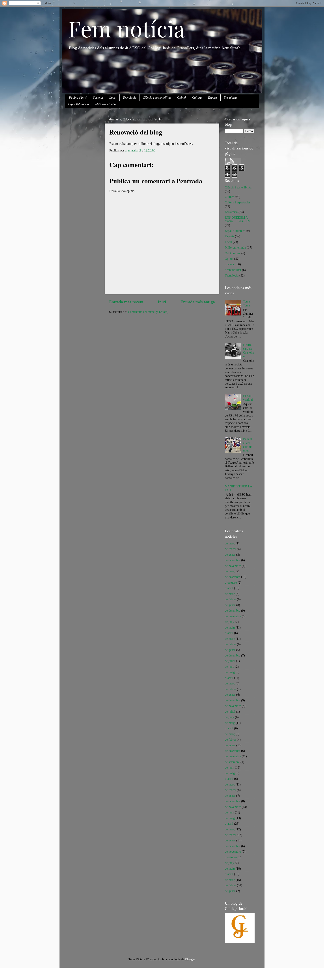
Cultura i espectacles (237, 202)
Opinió (181, 97)
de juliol (230, 661)
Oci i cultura (232, 253)
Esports (212, 97)
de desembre (232, 560)
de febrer (230, 549)
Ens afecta (230, 97)
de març (230, 543)
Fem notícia (126, 28)
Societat (98, 97)
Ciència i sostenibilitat (157, 97)
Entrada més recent (126, 301)
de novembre (233, 566)
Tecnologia (129, 97)
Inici (162, 301)
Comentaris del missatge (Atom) (148, 311)
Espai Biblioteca (78, 104)
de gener (230, 554)
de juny (229, 621)
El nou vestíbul (248, 397)
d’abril (229, 588)
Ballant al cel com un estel (247, 444)
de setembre (232, 762)
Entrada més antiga (198, 301)
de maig (230, 627)
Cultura (197, 97)
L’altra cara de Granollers (248, 350)
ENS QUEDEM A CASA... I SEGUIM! (238, 219)
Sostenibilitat (233, 270)
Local (112, 97)
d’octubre (231, 582)
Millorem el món (105, 104)
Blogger (190, 959)
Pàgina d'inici (78, 97)
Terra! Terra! (247, 303)
